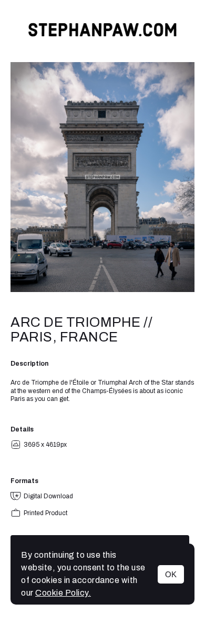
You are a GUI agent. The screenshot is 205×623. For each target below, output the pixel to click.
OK (171, 574)
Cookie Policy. (63, 592)
